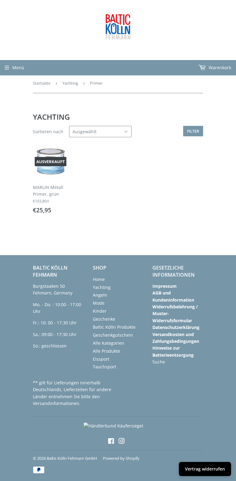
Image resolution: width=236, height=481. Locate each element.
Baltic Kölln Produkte (114, 327)
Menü (18, 67)
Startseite (41, 83)
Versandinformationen (56, 403)
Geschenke (104, 319)
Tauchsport (104, 367)
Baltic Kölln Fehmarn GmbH (72, 458)
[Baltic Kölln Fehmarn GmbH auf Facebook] (111, 442)
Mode (98, 303)
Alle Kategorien (108, 343)
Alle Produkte (106, 351)
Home (99, 279)
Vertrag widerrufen (205, 469)
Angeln (100, 295)
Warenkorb (219, 67)
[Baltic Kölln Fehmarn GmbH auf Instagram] (122, 442)
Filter (193, 131)
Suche (158, 362)
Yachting (70, 83)
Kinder (100, 311)
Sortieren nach (48, 131)
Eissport (101, 359)
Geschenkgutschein (113, 335)
